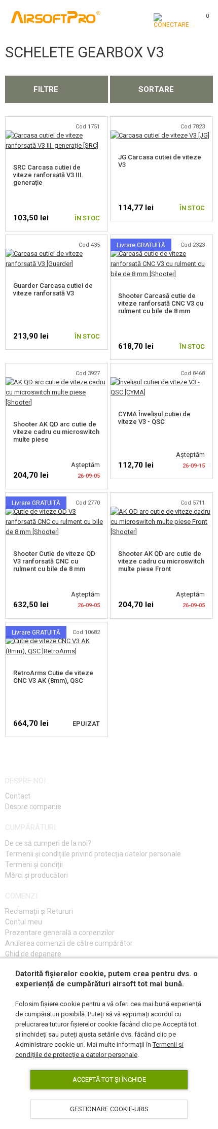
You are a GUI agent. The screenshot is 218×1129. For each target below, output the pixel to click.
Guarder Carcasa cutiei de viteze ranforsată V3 (53, 289)
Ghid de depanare (33, 954)
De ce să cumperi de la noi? (48, 843)
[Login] (171, 21)
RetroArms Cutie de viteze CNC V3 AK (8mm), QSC (53, 676)
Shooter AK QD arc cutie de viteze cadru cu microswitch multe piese (56, 431)
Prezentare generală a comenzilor (60, 932)
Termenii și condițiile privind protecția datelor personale (93, 854)
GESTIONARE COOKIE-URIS (109, 1109)
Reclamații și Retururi (39, 911)
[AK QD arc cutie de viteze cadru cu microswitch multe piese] (56, 382)
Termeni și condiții (34, 864)
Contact (17, 796)
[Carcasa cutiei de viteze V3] (160, 135)
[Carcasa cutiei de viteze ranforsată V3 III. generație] (56, 135)
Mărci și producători (36, 875)
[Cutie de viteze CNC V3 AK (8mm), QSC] (56, 641)
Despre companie (33, 807)
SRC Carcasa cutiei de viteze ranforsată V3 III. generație (48, 174)
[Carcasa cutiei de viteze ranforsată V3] (56, 253)
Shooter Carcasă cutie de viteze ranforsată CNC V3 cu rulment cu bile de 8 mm (160, 303)
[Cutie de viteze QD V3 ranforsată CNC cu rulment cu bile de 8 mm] (56, 511)
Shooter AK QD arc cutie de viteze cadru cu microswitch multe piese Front (161, 561)
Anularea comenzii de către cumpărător (69, 943)
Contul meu (23, 922)
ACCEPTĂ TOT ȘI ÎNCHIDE (109, 1079)
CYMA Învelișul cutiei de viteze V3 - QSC (154, 417)
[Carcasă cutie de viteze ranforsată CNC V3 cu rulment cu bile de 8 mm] (161, 253)
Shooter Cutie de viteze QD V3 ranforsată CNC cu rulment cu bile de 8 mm (54, 561)
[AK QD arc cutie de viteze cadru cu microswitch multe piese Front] (161, 511)
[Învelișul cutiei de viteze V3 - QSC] (161, 382)
